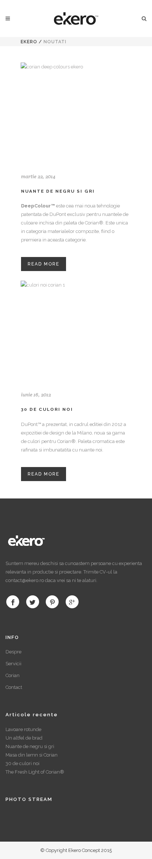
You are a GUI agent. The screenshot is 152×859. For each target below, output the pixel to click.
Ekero (29, 41)
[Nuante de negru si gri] (76, 112)
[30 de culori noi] (76, 331)
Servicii (13, 663)
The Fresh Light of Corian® (35, 772)
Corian (13, 675)
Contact (14, 687)
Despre (13, 652)
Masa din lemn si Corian (32, 755)
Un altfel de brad (24, 738)
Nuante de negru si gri (58, 191)
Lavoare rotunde (23, 729)
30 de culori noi (47, 409)
